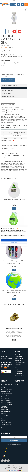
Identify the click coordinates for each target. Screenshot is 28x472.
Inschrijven (13, 440)
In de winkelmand (8, 80)
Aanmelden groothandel (4, 406)
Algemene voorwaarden (4, 419)
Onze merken (18, 373)
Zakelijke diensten (16, 1)
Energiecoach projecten (4, 386)
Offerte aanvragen (7, 91)
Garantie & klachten (6, 417)
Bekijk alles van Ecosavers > (8, 103)
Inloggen (17, 384)
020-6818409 (4, 356)
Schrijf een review (14, 48)
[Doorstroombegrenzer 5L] (14, 317)
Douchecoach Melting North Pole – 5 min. (14, 290)
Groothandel (9, 1)
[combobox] (14, 63)
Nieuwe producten (19, 375)
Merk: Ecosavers (6, 93)
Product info (6, 88)
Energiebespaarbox (20, 362)
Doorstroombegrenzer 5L (14, 328)
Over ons (3, 397)
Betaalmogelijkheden (6, 395)
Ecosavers (6, 46)
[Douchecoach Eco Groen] (14, 218)
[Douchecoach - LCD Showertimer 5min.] (14, 189)
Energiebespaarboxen (6, 384)
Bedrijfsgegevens (5, 398)
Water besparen (19, 358)
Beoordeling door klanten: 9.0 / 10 (14, 469)
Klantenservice (24, 1)
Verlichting (18, 360)
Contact (3, 426)
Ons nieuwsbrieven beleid (14, 444)
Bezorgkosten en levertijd (9, 85)
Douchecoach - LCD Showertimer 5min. (14, 199)
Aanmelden (18, 386)
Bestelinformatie (5, 400)
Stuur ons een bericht (6, 358)
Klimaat (17, 368)
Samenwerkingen (5, 391)
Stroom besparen (19, 354)
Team (2, 428)
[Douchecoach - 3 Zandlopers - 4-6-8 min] (14, 251)
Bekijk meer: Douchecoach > (8, 104)
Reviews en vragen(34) (8, 96)
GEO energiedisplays (6, 402)
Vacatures (3, 413)
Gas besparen (18, 356)
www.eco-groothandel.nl (15, 56)
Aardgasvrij (18, 364)
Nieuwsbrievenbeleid (6, 393)
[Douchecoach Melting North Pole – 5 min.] (14, 280)
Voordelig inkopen (6, 411)
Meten (16, 369)
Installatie (18, 366)
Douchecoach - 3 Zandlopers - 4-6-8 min (14, 261)
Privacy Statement (6, 424)
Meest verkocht (19, 371)
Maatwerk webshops (6, 389)
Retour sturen (4, 415)
